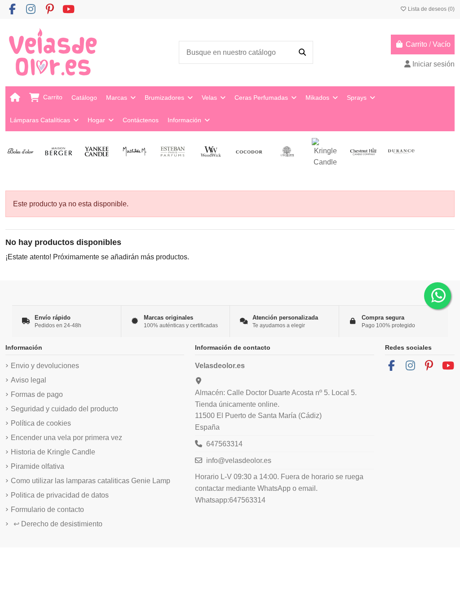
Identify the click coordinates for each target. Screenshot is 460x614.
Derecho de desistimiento (57, 524)
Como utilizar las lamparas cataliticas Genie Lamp (90, 481)
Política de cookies (41, 423)
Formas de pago (37, 394)
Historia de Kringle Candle (53, 452)
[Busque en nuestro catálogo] (302, 52)
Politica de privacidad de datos (60, 495)
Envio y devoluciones (45, 365)
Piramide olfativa (37, 466)
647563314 (224, 444)
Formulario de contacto (47, 509)
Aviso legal (28, 380)
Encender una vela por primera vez (66, 437)
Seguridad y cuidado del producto (64, 409)
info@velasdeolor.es (238, 460)
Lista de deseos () (431, 9)
